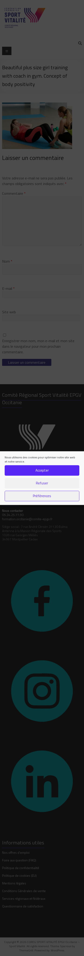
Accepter (42, 470)
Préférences (42, 496)
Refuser (42, 483)
